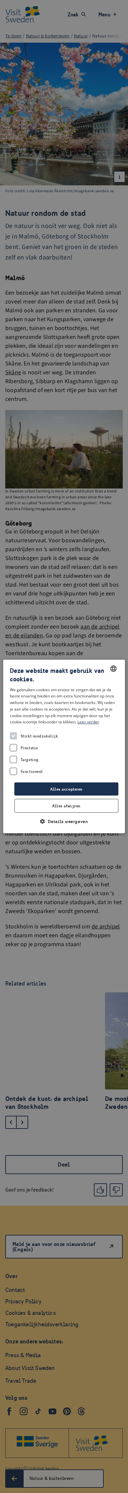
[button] (64, 821)
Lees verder (88, 722)
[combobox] (113, 668)
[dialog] (64, 747)
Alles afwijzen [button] (66, 805)
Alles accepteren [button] (66, 789)
